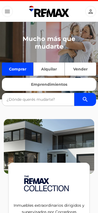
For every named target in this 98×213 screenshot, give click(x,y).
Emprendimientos (49, 84)
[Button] (7, 11)
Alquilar (49, 69)
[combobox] (38, 99)
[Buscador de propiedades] (85, 99)
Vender (80, 69)
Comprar (17, 69)
